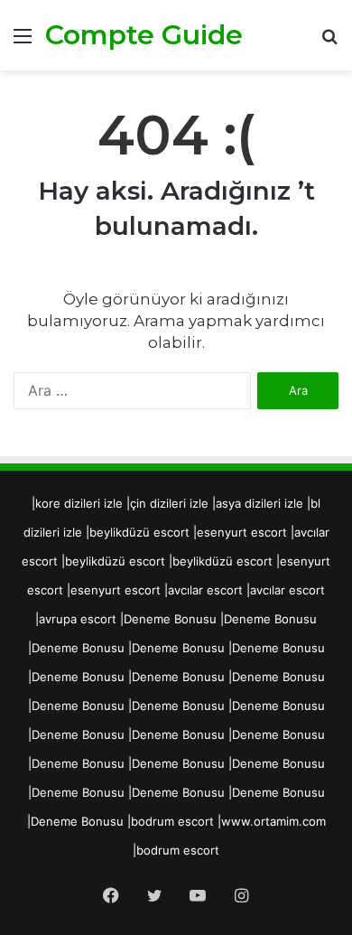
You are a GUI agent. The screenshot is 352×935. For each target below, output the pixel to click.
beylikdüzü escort (139, 532)
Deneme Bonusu (170, 619)
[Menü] (23, 42)
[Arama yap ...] (329, 42)
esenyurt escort (242, 532)
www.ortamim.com (273, 821)
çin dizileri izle (169, 503)
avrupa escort (77, 619)
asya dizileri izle (259, 503)
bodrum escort (172, 821)
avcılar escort (205, 590)
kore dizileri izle (79, 503)
